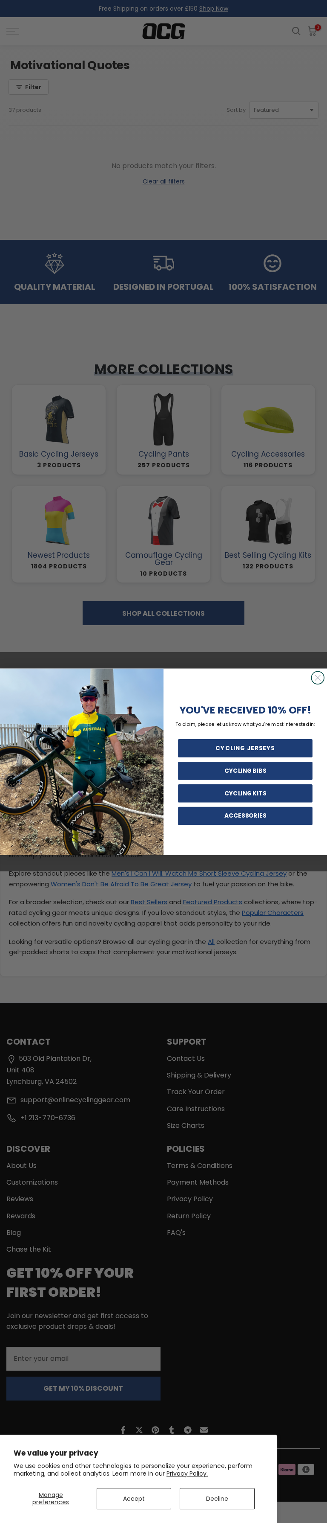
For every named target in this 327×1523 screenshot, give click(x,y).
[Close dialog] (317, 677)
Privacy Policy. (187, 1473)
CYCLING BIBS (245, 770)
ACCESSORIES (245, 815)
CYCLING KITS (245, 793)
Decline (217, 1498)
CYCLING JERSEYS (245, 748)
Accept (134, 1498)
